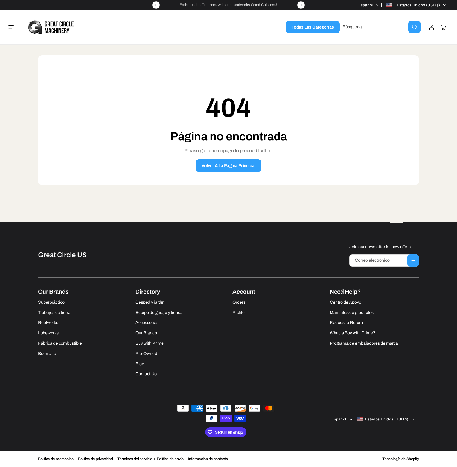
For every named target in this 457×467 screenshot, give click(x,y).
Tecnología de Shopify (400, 459)
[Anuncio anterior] (156, 5)
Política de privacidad (95, 459)
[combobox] (377, 27)
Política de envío (170, 459)
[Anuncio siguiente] (301, 5)
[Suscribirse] (413, 260)
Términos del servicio (134, 459)
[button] (14, 27)
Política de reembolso (56, 459)
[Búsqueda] (414, 27)
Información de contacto (208, 459)
